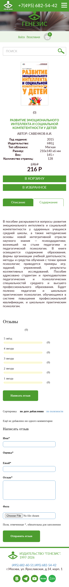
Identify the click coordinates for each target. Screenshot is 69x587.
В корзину (34, 178)
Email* (7, 463)
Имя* (6, 438)
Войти (21, 37)
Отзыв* (7, 477)
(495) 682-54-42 (45, 565)
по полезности (54, 411)
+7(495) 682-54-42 (37, 5)
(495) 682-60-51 (23, 565)
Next (45, 82)
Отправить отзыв (21, 536)
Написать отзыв (20, 395)
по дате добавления (32, 411)
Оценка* (8, 452)
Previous (24, 86)
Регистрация (33, 37)
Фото (6, 506)
